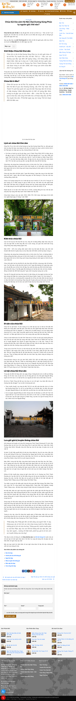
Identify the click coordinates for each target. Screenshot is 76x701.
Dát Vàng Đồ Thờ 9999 (65, 38)
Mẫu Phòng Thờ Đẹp (65, 52)
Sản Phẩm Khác (63, 58)
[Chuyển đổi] (73, 23)
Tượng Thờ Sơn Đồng (65, 63)
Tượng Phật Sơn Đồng (65, 61)
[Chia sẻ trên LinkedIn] (34, 571)
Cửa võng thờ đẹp (11, 566)
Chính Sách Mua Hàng (27, 676)
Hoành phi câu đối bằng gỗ (13, 555)
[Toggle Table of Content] (13, 46)
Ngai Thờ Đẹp (44, 675)
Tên (5, 605)
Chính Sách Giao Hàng (27, 669)
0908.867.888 (68, 83)
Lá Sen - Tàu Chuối (64, 49)
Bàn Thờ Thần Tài (64, 26)
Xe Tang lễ (62, 66)
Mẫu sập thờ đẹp (10, 563)
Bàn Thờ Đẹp (43, 665)
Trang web (41, 605)
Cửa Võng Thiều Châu (46, 672)
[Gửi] (74, 12)
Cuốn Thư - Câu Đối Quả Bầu (66, 34)
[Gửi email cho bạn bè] (28, 571)
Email (23, 605)
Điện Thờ (61, 41)
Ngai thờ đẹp (9, 558)
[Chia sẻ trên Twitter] (26, 571)
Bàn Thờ (61, 23)
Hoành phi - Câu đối (65, 46)
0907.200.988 (63, 85)
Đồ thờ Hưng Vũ (40, 537)
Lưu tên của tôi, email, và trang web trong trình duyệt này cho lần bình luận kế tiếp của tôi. (29, 612)
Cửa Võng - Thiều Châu (64, 29)
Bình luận (7, 593)
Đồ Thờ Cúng (63, 44)
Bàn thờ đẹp (9, 553)
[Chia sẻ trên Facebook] (23, 571)
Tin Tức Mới (28, 19)
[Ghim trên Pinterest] (31, 571)
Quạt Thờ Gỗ (62, 55)
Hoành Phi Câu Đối (45, 667)
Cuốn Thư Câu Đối (45, 670)
